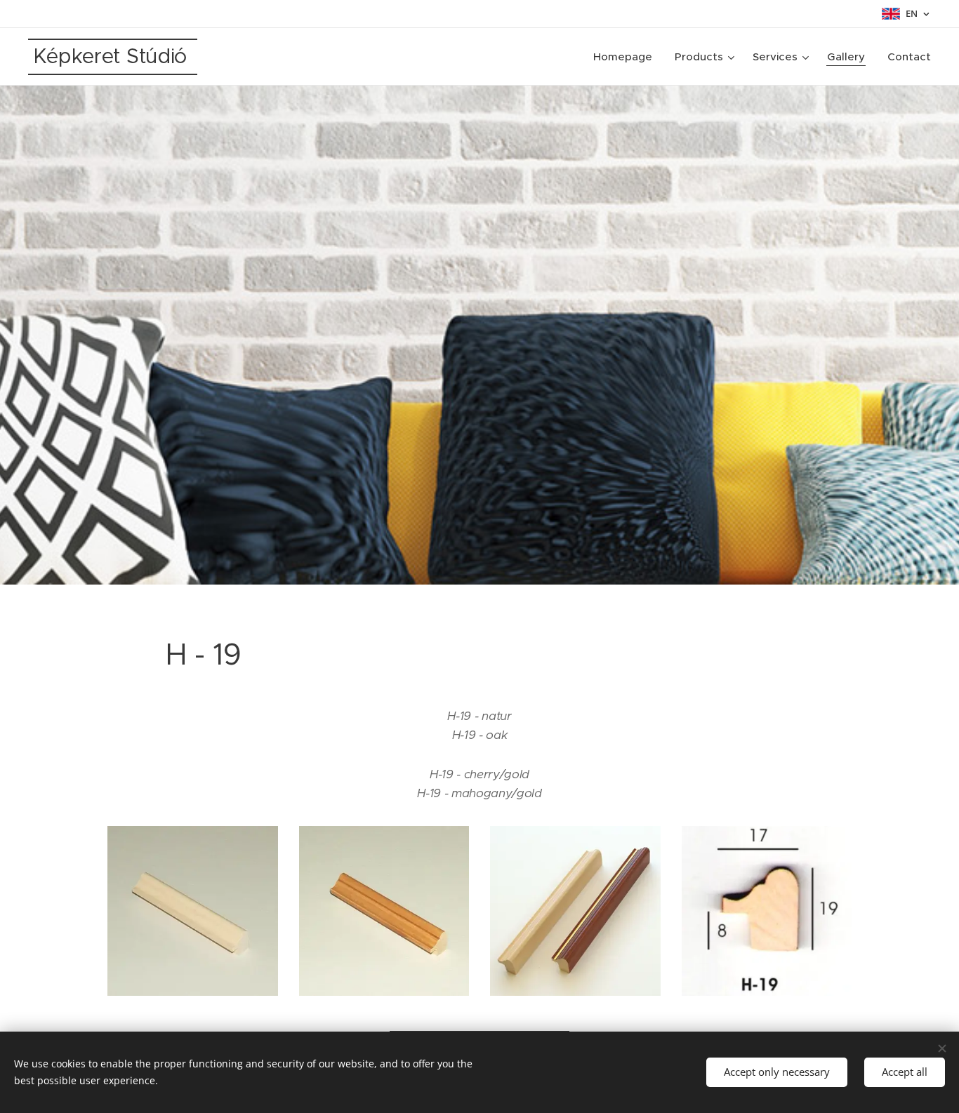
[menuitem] (626, 56)
